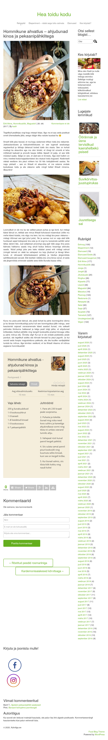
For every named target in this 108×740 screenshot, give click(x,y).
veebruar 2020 (84, 503)
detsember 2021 (85, 440)
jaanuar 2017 (84, 625)
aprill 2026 (82, 349)
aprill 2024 (82, 396)
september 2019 (85, 517)
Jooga (80, 268)
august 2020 (83, 487)
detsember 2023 (85, 409)
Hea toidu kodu (54, 14)
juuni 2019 (82, 527)
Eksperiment (83, 247)
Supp (80, 308)
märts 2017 (83, 618)
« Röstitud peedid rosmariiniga (28, 563)
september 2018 (85, 557)
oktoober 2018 (84, 554)
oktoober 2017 (84, 594)
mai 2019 (82, 530)
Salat (80, 305)
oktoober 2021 (84, 446)
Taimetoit (82, 315)
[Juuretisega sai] (90, 204)
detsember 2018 (85, 547)
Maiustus (82, 291)
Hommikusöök (19, 123)
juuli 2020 (82, 490)
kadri (14, 126)
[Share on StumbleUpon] (53, 488)
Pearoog (82, 294)
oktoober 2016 (84, 635)
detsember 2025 (85, 352)
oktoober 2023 (84, 413)
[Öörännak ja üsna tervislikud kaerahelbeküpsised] (90, 127)
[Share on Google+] (40, 488)
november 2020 (85, 480)
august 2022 (83, 429)
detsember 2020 (85, 477)
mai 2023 (82, 426)
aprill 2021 (82, 463)
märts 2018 (83, 577)
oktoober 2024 (84, 379)
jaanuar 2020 (84, 507)
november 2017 (85, 591)
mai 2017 (82, 611)
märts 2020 (83, 500)
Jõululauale (83, 274)
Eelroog (81, 244)
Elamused (72, 23)
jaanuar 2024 (84, 406)
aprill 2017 (82, 614)
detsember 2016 (85, 628)
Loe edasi (82, 99)
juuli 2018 (82, 564)
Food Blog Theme (97, 731)
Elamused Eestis (85, 254)
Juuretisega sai (87, 221)
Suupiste (82, 311)
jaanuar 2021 (84, 473)
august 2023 (83, 419)
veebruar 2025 (84, 372)
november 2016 (85, 631)
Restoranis (82, 298)
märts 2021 (83, 466)
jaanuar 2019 (84, 544)
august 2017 (83, 601)
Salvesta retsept (17, 384)
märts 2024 (83, 399)
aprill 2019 (82, 534)
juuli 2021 (82, 456)
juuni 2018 (82, 567)
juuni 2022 (82, 433)
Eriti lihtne (7, 123)
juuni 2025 (82, 362)
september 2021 (85, 450)
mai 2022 (82, 436)
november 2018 (85, 551)
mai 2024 (82, 392)
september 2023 (85, 416)
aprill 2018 (82, 574)
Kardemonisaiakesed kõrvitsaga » (42, 571)
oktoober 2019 (84, 514)
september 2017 (85, 598)
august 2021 (83, 453)
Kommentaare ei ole (60, 123)
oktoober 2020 (84, 483)
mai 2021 (82, 460)
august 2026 (83, 342)
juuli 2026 (82, 345)
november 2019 (85, 510)
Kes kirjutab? (85, 23)
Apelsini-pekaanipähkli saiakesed (26, 704)
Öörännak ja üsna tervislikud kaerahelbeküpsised (88, 144)
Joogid (81, 271)
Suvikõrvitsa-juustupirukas (88, 180)
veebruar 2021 (84, 470)
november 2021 (85, 443)
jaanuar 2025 (84, 376)
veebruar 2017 (84, 621)
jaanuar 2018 (84, 584)
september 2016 (85, 638)
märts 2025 (83, 369)
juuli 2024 (82, 386)
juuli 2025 (82, 359)
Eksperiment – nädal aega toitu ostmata (46, 23)
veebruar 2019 (84, 540)
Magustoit (31, 123)
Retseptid (21, 23)
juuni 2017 (82, 608)
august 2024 (83, 382)
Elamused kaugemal (87, 257)
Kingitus (81, 278)
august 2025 (83, 355)
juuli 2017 (82, 604)
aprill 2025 (82, 366)
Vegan (81, 321)
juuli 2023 (82, 423)
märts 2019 (83, 537)
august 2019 (83, 520)
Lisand (81, 284)
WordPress (100, 734)
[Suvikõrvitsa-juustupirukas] (90, 168)
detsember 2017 (85, 588)
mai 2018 (82, 571)
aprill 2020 (82, 497)
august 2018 (83, 561)
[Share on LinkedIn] (46, 488)
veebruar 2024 (84, 403)
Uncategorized (84, 318)
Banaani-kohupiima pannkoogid (23, 707)
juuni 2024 (82, 389)
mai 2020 (82, 493)
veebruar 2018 (84, 581)
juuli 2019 (82, 524)
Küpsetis (82, 281)
